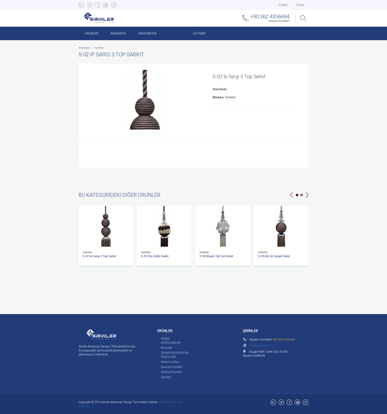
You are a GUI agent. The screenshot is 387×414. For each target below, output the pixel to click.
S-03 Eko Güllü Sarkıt (155, 256)
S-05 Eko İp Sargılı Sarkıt (274, 256)
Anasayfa (118, 33)
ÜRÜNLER (91, 33)
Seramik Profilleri (171, 367)
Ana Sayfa (84, 47)
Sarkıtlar (166, 377)
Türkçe (300, 4)
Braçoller (166, 347)
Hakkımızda (147, 33)
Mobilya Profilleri (171, 372)
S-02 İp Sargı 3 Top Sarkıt (99, 256)
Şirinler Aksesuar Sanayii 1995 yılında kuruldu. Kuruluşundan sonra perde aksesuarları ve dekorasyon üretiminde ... (107, 350)
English (283, 4)
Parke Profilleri (170, 362)
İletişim (199, 33)
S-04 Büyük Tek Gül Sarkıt (216, 256)
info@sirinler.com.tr (261, 345)
